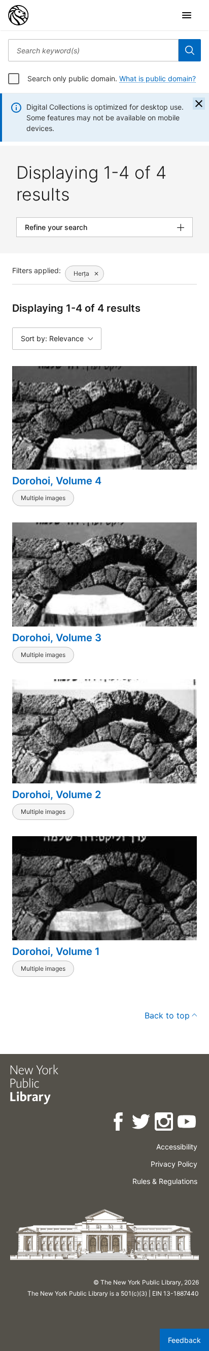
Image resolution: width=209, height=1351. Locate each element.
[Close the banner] (199, 103)
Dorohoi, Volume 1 (56, 951)
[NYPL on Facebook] (119, 1123)
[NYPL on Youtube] (187, 1123)
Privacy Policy (174, 1164)
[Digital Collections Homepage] (18, 15)
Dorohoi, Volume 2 (56, 794)
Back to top (167, 1015)
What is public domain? (157, 78)
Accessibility (176, 1146)
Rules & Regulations (164, 1181)
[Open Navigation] (186, 15)
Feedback (184, 1340)
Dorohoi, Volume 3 (56, 638)
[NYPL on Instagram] (165, 1123)
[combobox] (93, 50)
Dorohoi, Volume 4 (56, 481)
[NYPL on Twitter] (142, 1123)
